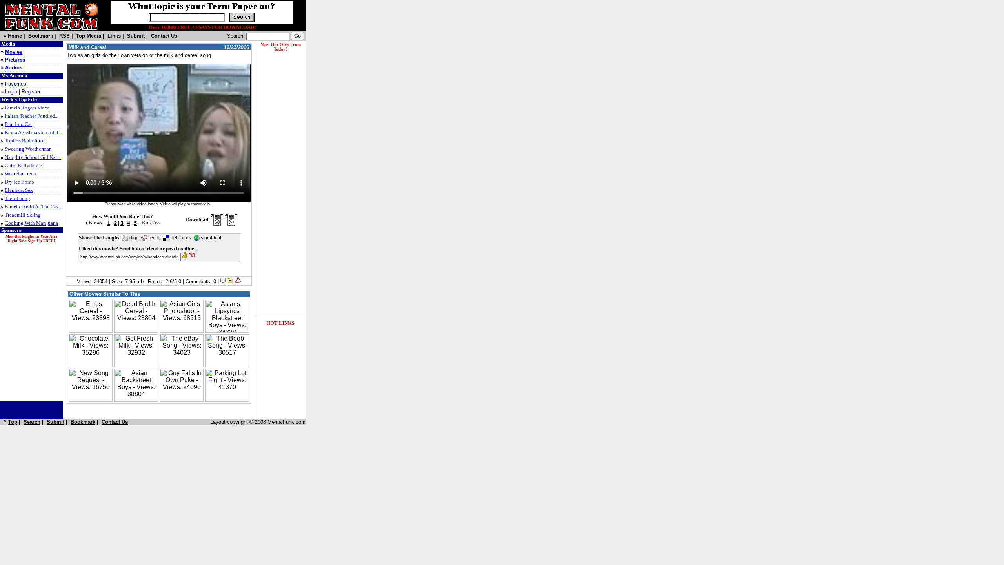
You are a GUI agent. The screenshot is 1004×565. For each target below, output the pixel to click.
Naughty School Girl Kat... (33, 157)
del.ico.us (181, 238)
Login (11, 92)
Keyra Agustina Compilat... (33, 132)
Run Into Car (18, 124)
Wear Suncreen (20, 174)
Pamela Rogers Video (27, 108)
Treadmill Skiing (23, 215)
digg (134, 238)
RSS (64, 36)
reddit (155, 238)
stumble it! (211, 238)
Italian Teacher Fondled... (31, 116)
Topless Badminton (25, 141)
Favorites (15, 84)
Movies (13, 52)
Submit (136, 36)
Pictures (15, 60)
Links (114, 36)
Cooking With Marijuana (31, 223)
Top (12, 422)
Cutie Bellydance (23, 165)
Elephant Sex (19, 190)
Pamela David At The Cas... (33, 207)
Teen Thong (17, 198)
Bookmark (40, 36)
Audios (13, 68)
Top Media (88, 36)
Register (31, 92)
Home (15, 36)
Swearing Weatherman (28, 149)
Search (32, 422)
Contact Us (164, 36)
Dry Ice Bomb (19, 182)
